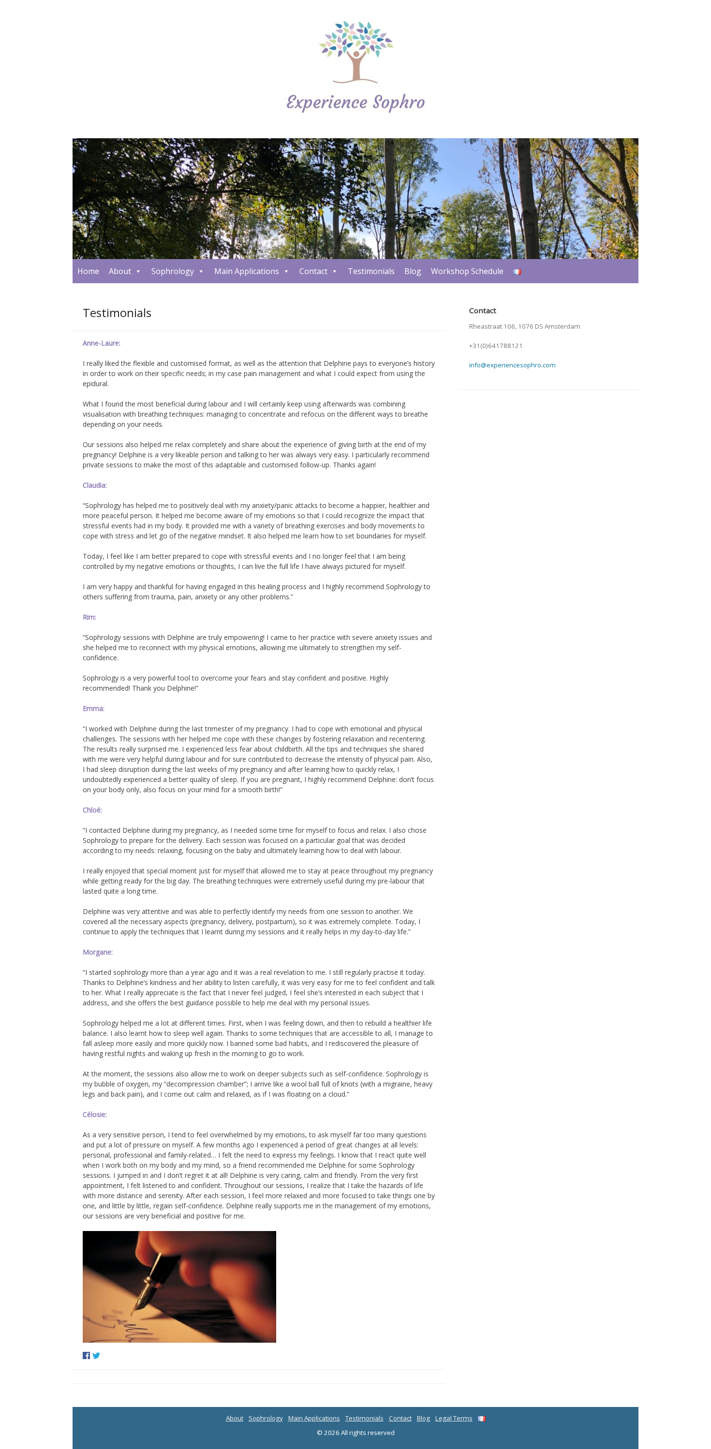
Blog (412, 271)
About (120, 271)
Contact (313, 271)
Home (88, 271)
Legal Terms (454, 1418)
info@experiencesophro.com (512, 365)
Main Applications (246, 271)
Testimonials (371, 271)
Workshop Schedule (467, 271)
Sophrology (172, 271)
